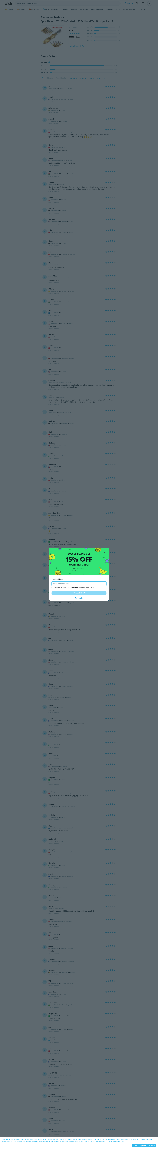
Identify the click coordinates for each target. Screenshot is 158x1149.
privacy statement (86, 1139)
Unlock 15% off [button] (79, 593)
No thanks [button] (79, 598)
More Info (152, 1146)
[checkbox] (52, 587)
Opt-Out (143, 1146)
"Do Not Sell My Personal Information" (108, 1141)
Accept (135, 1146)
